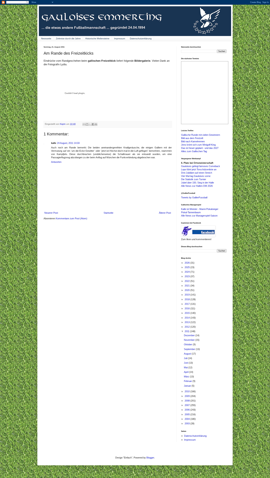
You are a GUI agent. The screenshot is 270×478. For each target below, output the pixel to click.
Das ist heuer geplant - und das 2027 (199, 148)
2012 (187, 326)
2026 (187, 262)
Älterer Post (165, 212)
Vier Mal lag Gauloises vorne (195, 176)
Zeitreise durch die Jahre (68, 38)
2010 (187, 391)
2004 (187, 419)
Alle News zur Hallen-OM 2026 (197, 186)
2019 (187, 294)
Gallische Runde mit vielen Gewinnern (200, 135)
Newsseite (46, 38)
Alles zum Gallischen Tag (194, 151)
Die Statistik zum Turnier (193, 179)
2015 (187, 313)
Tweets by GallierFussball (194, 197)
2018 (187, 299)
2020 (187, 290)
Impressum (119, 38)
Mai (186, 367)
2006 (187, 409)
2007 (187, 405)
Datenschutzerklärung (141, 38)
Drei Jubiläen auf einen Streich (196, 172)
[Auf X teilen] (90, 124)
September (190, 349)
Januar (188, 385)
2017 (187, 304)
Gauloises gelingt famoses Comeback (200, 166)
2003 (187, 423)
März (187, 376)
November (189, 340)
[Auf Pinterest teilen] (96, 124)
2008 (187, 400)
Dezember (189, 335)
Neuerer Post (51, 212)
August (188, 353)
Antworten (56, 162)
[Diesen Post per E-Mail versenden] (84, 124)
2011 (187, 331)
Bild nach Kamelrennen (193, 141)
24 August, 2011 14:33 (68, 143)
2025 (187, 267)
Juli (186, 358)
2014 (187, 317)
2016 (187, 308)
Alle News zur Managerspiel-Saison (199, 215)
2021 (187, 285)
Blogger (150, 457)
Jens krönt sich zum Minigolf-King (198, 144)
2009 (187, 396)
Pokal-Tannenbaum (191, 212)
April (186, 372)
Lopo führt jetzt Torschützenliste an (198, 169)
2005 (187, 414)
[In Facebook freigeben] (93, 124)
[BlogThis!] (87, 124)
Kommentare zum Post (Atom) (71, 218)
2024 (187, 271)
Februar (188, 381)
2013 (187, 322)
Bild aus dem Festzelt (192, 138)
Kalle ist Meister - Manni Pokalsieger (199, 209)
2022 (187, 281)
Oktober (188, 344)
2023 (187, 276)
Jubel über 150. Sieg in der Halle (197, 182)
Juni (186, 362)
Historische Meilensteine (97, 38)
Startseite (108, 212)
